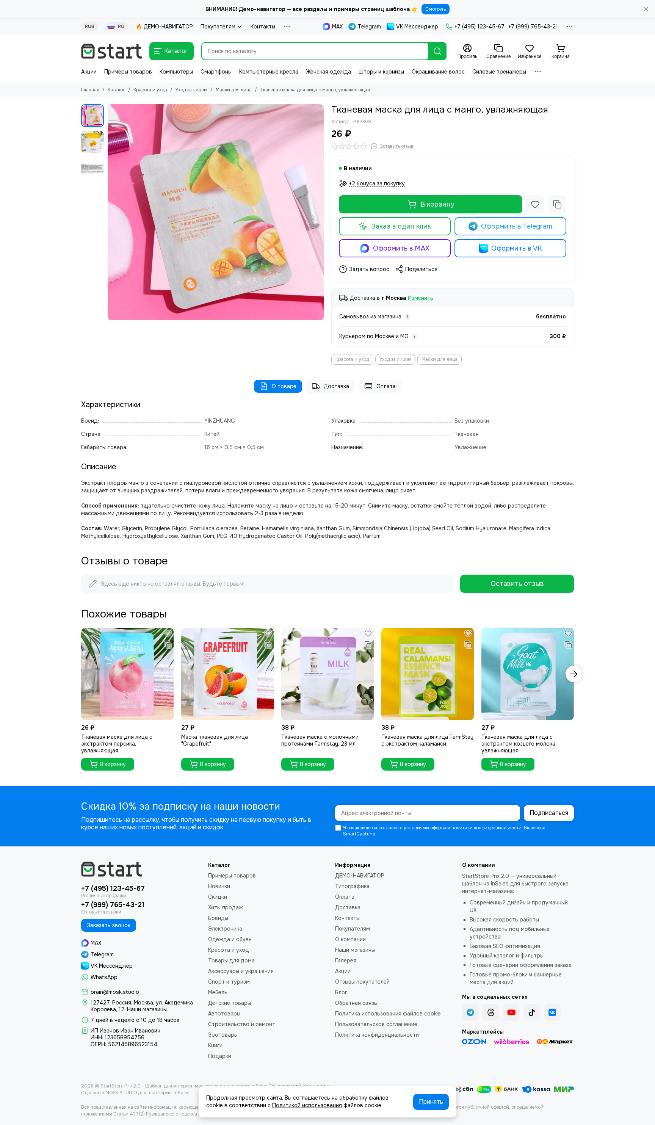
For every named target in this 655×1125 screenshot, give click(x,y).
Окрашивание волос (438, 71)
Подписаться (549, 813)
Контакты (263, 26)
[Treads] (491, 1012)
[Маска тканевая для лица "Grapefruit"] (227, 674)
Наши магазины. (147, 1009)
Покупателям (218, 26)
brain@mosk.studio (115, 992)
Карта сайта (316, 1086)
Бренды (218, 918)
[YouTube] (511, 1012)
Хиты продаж (225, 907)
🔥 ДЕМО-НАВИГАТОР (164, 26)
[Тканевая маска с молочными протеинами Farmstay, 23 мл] (327, 674)
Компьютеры (176, 71)
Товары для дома (231, 960)
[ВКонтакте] (552, 1012)
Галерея (345, 960)
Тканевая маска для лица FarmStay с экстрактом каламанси (427, 740)
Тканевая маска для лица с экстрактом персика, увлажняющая (116, 743)
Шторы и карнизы (381, 71)
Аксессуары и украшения (241, 971)
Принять (431, 1102)
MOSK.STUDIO (121, 1093)
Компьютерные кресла (268, 71)
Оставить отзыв (517, 584)
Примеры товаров (128, 71)
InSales (182, 1093)
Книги (215, 1045)
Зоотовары (223, 1034)
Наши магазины (355, 949)
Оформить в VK (516, 248)
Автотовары (224, 1013)
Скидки (217, 896)
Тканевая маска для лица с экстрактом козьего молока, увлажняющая (518, 743)
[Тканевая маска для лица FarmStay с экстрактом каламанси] (427, 674)
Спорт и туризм (229, 981)
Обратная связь (356, 1003)
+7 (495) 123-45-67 (479, 26)
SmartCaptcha (359, 834)
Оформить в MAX (401, 248)
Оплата (386, 386)
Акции (89, 71)
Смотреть (435, 9)
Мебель (217, 992)
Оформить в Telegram (516, 226)
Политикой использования (307, 1105)
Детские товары (229, 1003)
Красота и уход (150, 90)
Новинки (219, 886)
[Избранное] (535, 204)
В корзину (437, 204)
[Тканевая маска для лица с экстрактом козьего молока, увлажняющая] (527, 674)
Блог (341, 992)
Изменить (420, 298)
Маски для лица (234, 90)
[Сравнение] (557, 204)
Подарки (219, 1056)
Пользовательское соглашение (376, 1024)
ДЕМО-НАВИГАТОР (359, 875)
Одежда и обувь (230, 939)
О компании (350, 939)
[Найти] (437, 51)
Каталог (116, 90)
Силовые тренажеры (499, 71)
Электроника (225, 928)
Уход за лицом (191, 90)
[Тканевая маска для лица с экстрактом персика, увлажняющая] (127, 674)
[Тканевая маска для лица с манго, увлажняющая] (216, 212)
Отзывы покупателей (362, 981)
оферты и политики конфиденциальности (476, 828)
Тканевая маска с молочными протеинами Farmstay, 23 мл (320, 740)
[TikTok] (531, 1012)
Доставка (336, 386)
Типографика (352, 886)
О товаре (284, 386)
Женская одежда (328, 71)
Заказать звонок (108, 925)
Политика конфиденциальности (377, 1034)
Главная (90, 90)
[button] (111, 212)
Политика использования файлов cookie (388, 1013)
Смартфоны (216, 71)
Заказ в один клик (401, 226)
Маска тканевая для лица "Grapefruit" (214, 740)
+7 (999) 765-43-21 (533, 26)
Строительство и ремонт (241, 1024)
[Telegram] (470, 1012)
